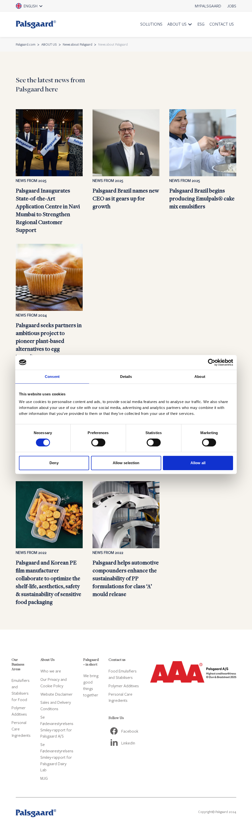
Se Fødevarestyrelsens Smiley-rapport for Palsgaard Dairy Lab (56, 757)
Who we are (50, 670)
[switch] (98, 442)
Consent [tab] (52, 376)
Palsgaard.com (25, 44)
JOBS (231, 5)
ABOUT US (177, 24)
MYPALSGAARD (208, 5)
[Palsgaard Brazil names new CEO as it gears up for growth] (126, 171)
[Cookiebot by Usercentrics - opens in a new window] (211, 362)
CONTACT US (221, 24)
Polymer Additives (124, 685)
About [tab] (199, 376)
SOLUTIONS (151, 24)
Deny (53, 463)
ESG (201, 24)
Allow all (197, 463)
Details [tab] (126, 376)
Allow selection (126, 463)
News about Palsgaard (77, 44)
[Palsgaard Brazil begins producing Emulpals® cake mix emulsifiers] (202, 171)
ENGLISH (36, 7)
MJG (44, 778)
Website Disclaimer (56, 694)
